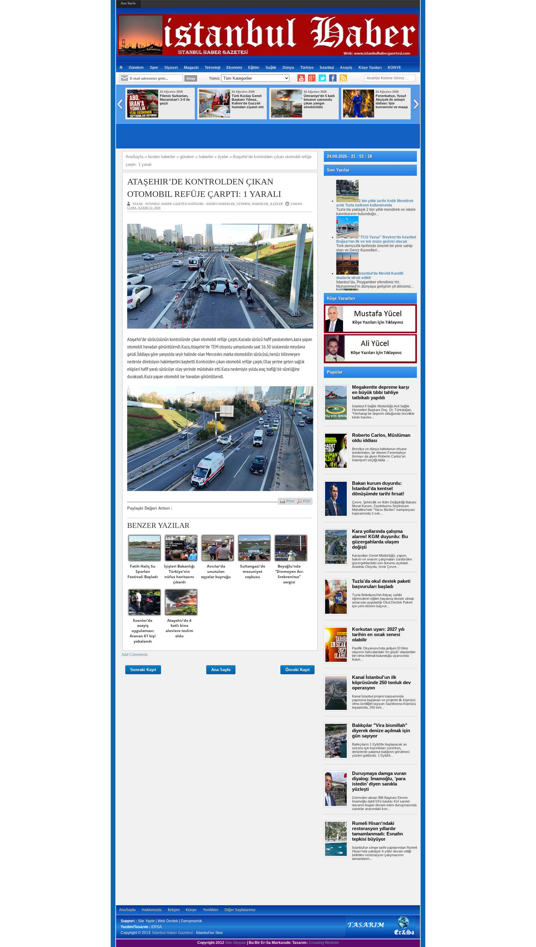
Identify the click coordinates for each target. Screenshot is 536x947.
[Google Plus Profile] (311, 78)
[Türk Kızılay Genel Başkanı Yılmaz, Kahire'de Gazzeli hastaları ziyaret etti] (214, 116)
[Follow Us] (322, 78)
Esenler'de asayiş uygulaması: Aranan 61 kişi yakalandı (143, 631)
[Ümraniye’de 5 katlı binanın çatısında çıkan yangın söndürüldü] (286, 116)
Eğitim (253, 67)
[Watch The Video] (301, 78)
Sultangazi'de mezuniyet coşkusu (252, 571)
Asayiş (346, 67)
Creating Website (324, 942)
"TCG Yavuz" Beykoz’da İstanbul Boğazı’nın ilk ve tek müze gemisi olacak (376, 239)
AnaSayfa (127, 910)
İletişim (174, 910)
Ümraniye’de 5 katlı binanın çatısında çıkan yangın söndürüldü (319, 101)
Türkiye (307, 67)
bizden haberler (220, 204)
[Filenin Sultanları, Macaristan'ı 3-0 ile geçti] (142, 116)
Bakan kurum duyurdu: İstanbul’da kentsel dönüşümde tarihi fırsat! (378, 488)
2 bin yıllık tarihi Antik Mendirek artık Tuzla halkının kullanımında (374, 203)
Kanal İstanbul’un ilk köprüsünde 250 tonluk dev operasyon (381, 682)
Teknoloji (212, 67)
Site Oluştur (235, 942)
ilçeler (276, 204)
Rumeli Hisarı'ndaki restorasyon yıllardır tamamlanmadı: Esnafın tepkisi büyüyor (377, 831)
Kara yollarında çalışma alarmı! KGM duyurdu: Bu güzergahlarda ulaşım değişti (380, 539)
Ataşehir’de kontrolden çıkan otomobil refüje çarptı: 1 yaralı (204, 187)
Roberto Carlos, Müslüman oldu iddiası (381, 437)
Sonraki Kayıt (143, 669)
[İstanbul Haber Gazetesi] (268, 53)
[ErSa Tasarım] (380, 935)
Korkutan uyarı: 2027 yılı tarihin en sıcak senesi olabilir (378, 634)
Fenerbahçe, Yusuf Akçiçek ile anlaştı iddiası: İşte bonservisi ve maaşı (392, 101)
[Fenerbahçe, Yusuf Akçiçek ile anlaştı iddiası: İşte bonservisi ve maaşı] (358, 116)
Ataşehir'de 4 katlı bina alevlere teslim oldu (179, 628)
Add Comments (135, 655)
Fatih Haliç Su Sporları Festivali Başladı (142, 571)
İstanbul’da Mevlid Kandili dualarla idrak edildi (369, 275)
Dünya (288, 67)
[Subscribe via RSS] (343, 78)
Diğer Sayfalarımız (240, 910)
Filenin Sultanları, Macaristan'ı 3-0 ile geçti (175, 99)
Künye (191, 910)
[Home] (121, 67)
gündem (243, 204)
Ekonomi (234, 67)
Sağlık (271, 67)
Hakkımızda (152, 910)
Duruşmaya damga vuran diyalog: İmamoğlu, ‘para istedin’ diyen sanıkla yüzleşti (379, 781)
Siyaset (171, 67)
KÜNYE (394, 67)
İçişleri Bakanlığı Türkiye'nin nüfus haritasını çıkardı (179, 574)
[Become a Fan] (333, 78)
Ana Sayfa (128, 3)
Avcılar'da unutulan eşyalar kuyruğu (216, 571)
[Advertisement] (373, 881)
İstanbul (327, 67)
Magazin (191, 67)
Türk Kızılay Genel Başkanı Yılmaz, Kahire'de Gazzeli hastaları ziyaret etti (248, 101)
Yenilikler (210, 910)
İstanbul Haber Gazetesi (172, 933)
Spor (154, 67)
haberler (260, 204)
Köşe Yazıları (370, 67)
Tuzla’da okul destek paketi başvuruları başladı (381, 583)
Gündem (136, 67)
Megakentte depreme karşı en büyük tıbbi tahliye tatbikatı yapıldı (380, 392)
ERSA (156, 927)
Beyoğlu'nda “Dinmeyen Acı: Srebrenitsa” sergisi (289, 574)
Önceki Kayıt (297, 669)
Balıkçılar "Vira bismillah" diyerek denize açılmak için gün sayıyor (381, 730)
